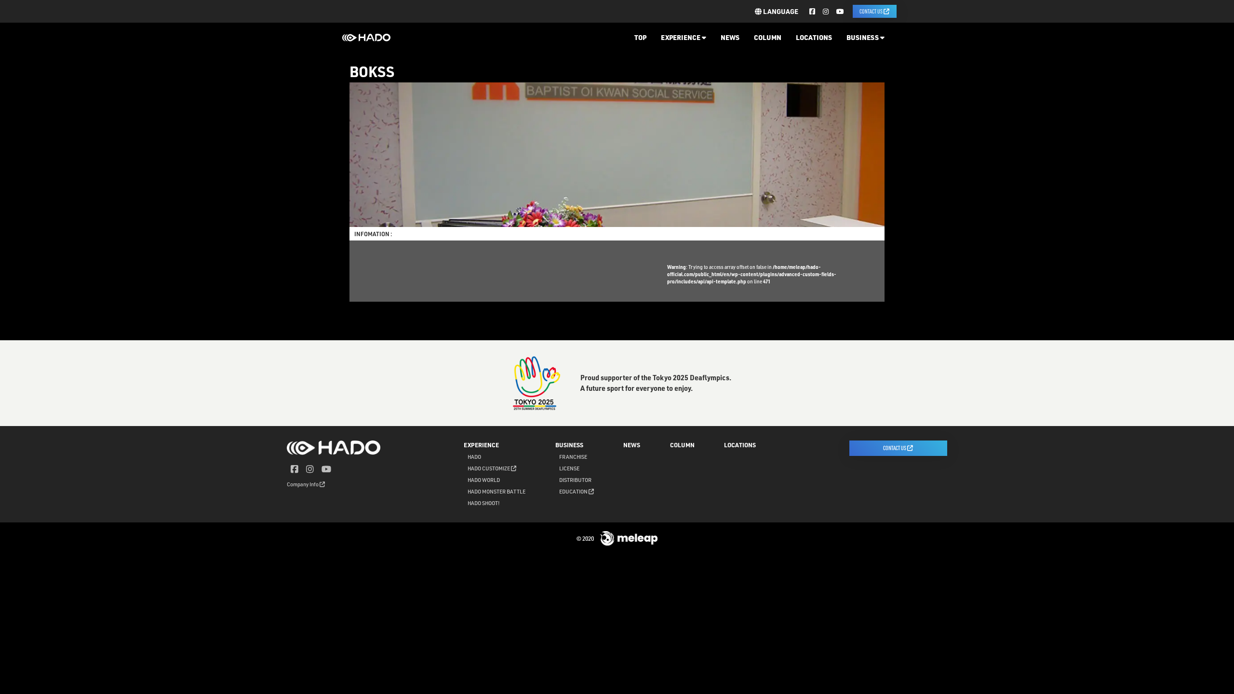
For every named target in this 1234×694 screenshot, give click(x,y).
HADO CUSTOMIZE (489, 468)
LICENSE (569, 468)
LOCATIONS (814, 37)
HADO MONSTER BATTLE (496, 491)
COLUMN (767, 37)
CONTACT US (871, 11)
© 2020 (586, 538)
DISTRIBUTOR (575, 479)
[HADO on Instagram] (826, 11)
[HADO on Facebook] (812, 11)
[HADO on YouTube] (840, 11)
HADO (474, 456)
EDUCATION (574, 491)
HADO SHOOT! (484, 503)
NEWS (730, 37)
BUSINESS (863, 37)
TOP (640, 37)
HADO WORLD (484, 479)
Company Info (303, 484)
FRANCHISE (573, 456)
